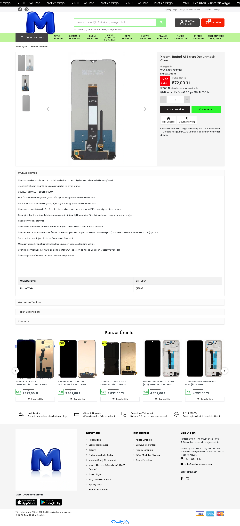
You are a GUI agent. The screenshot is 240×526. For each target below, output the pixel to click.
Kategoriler (141, 433)
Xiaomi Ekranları (144, 450)
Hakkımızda (95, 439)
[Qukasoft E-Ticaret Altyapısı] (120, 522)
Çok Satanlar (93, 29)
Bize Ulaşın (188, 433)
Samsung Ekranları (146, 444)
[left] (15, 370)
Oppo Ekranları (144, 460)
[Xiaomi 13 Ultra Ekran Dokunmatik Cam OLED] (120, 358)
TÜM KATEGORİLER (34, 37)
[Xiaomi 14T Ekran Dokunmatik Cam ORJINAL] (35, 358)
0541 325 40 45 (193, 458)
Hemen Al (207, 109)
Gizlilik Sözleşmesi (98, 444)
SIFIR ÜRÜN (141, 280)
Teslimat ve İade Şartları (101, 455)
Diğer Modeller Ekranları (148, 455)
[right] (224, 370)
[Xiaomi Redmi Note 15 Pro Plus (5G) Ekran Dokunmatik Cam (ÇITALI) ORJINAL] (204, 358)
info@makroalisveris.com (199, 464)
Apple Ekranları (144, 439)
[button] (213, 22)
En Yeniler (78, 29)
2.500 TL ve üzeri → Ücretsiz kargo (95, 3)
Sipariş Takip (170, 9)
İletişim (217, 9)
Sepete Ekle (177, 109)
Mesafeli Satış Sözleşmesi (102, 460)
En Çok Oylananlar (112, 29)
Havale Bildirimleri (98, 489)
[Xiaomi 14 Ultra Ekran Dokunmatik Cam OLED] (77, 358)
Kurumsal (93, 433)
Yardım (207, 9)
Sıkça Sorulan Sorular (190, 9)
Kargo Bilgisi (95, 474)
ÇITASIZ (140, 288)
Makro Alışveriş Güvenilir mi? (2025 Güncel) (107, 467)
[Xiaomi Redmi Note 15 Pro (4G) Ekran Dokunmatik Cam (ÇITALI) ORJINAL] (162, 358)
